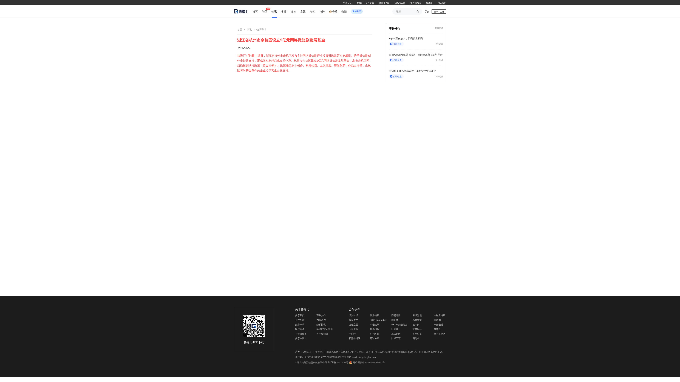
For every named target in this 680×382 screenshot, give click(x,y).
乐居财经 (396, 333)
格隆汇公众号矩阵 (365, 2)
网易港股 (396, 315)
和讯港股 (417, 315)
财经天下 (396, 338)
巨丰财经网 (439, 333)
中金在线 (374, 324)
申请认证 (347, 2)
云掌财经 (417, 329)
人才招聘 (299, 320)
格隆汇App (384, 2)
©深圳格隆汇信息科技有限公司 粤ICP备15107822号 (322, 362)
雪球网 (437, 320)
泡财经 (352, 333)
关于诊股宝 (301, 333)
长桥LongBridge (378, 320)
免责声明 (299, 324)
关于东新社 (301, 338)
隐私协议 (321, 324)
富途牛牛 (353, 320)
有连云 (437, 329)
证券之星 (353, 324)
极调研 (429, 2)
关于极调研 (322, 333)
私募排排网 (354, 338)
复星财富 (417, 333)
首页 (239, 29)
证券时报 (353, 315)
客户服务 (299, 329)
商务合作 (321, 315)
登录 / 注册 (439, 11)
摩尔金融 (438, 324)
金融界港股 (439, 315)
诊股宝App (400, 2)
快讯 (249, 29)
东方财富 (417, 320)
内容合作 (321, 320)
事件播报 (394, 28)
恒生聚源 (353, 329)
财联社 (394, 329)
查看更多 (439, 28)
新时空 (416, 338)
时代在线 (374, 333)
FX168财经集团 (399, 324)
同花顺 (394, 320)
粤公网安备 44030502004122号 (369, 362)
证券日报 (374, 329)
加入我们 (442, 2)
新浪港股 (374, 315)
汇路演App (415, 2)
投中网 (416, 324)
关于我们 (299, 315)
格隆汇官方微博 (324, 329)
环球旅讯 (374, 338)
